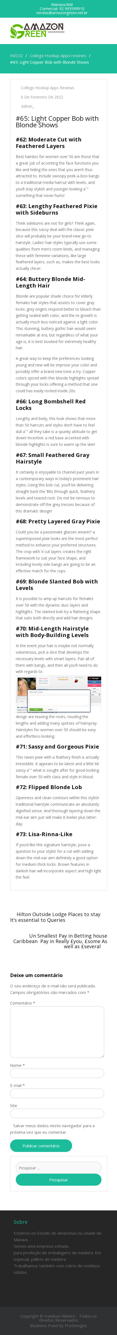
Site (13, 1105)
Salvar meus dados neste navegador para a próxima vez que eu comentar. (52, 1129)
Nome (17, 1065)
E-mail (17, 1085)
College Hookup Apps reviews (47, 87)
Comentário (22, 1003)
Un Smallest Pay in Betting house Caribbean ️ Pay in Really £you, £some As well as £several (60, 941)
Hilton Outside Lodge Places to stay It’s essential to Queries (55, 917)
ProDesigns (76, 1325)
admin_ (27, 106)
